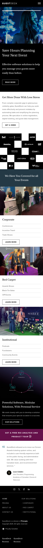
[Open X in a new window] (19, 489)
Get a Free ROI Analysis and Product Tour (21, 435)
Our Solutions (29, 499)
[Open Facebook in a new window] (24, 489)
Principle (24, 521)
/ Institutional (29, 512)
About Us (6, 508)
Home (4, 499)
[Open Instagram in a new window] (14, 489)
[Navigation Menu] (39, 3)
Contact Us (7, 512)
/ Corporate (28, 503)
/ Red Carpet (28, 508)
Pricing (5, 503)
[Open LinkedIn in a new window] (29, 489)
